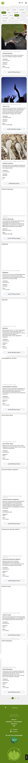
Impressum (14, 723)
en (22, 2)
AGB (14, 725)
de (19, 2)
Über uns (14, 719)
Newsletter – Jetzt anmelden (14, 721)
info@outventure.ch (14, 716)
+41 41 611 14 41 (14, 714)
